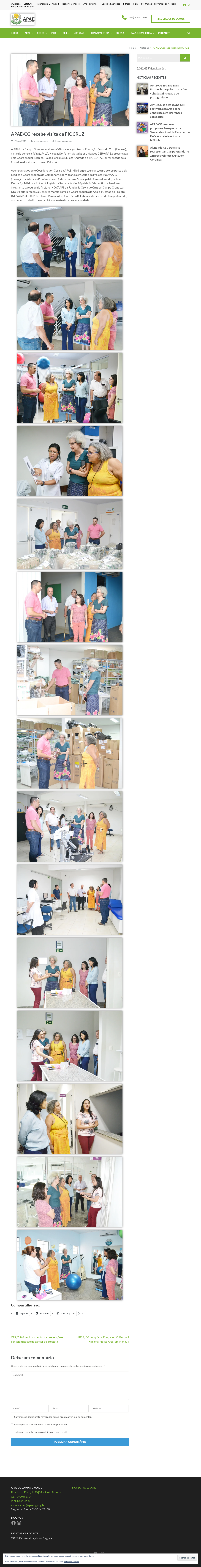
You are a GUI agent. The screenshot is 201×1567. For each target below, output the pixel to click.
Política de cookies (71, 1561)
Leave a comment (64, 141)
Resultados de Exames (171, 18)
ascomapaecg (41, 141)
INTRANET (164, 33)
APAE (27, 33)
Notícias (78, 33)
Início (14, 33)
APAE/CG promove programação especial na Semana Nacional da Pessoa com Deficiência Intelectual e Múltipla (170, 132)
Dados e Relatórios (111, 4)
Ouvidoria (16, 4)
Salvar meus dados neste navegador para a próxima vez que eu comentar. (53, 1416)
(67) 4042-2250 (138, 17)
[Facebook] (184, 5)
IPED (135, 4)
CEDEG (40, 33)
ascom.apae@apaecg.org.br (28, 1505)
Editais (126, 4)
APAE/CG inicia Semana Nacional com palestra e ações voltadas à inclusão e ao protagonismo (168, 91)
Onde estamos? (90, 4)
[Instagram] (189, 5)
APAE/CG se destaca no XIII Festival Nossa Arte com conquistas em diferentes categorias (167, 111)
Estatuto (28, 4)
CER (65, 33)
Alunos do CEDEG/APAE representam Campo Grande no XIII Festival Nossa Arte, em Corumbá (169, 153)
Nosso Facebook (84, 1487)
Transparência (100, 33)
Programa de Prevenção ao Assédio (158, 4)
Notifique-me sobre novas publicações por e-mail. (40, 1431)
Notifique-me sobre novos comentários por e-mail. (41, 1424)
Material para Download (47, 4)
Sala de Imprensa (141, 33)
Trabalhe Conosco (71, 4)
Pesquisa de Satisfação (22, 6)
